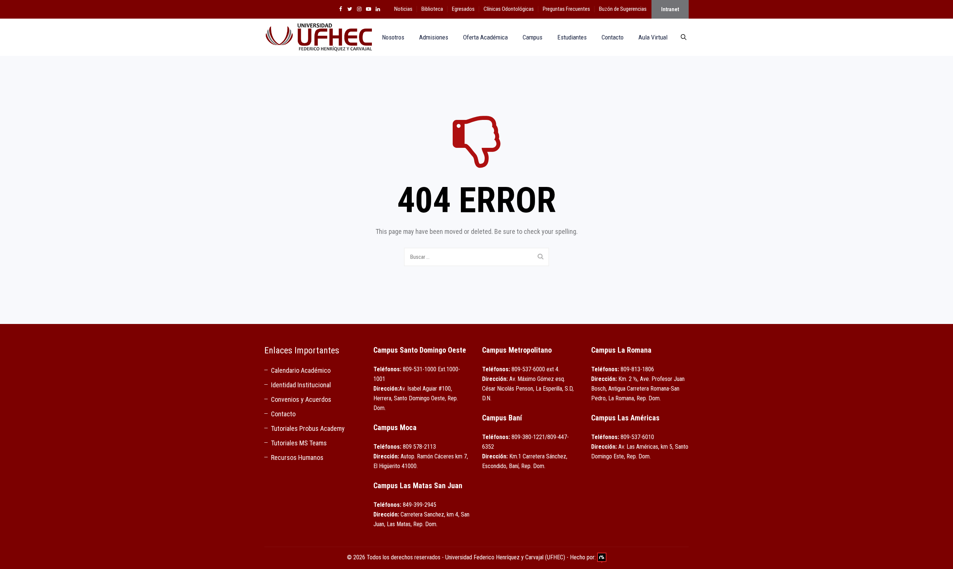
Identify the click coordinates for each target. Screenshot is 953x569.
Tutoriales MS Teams (299, 443)
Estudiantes (572, 37)
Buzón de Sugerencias (623, 9)
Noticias (403, 9)
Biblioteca (432, 9)
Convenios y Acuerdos (301, 399)
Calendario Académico (301, 370)
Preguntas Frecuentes (566, 9)
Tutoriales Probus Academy (308, 428)
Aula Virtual (652, 37)
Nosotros (393, 37)
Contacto (613, 37)
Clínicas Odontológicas (509, 9)
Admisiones (433, 37)
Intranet (670, 9)
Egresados (463, 9)
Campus (532, 37)
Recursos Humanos (297, 457)
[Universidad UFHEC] (318, 37)
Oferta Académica (485, 37)
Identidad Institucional (301, 385)
